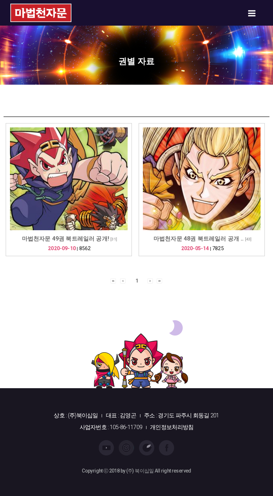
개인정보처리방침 (171, 427)
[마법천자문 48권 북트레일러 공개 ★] (202, 178)
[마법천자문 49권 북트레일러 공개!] (69, 178)
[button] (113, 280)
